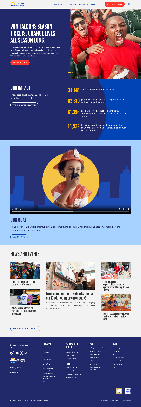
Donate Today (114, 4)
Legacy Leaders (71, 358)
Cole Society (70, 355)
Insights (92, 361)
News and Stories (118, 361)
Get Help (116, 351)
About (115, 344)
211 (114, 354)
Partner (68, 363)
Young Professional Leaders (49, 377)
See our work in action (24, 105)
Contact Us (116, 367)
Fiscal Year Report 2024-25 (106, 400)
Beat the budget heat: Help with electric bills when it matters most (115, 316)
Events (45, 356)
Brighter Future (94, 357)
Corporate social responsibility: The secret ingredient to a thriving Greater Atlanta (115, 285)
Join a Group (47, 364)
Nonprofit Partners (72, 371)
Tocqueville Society (72, 352)
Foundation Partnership (73, 374)
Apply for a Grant (71, 377)
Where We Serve (118, 357)
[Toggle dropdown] (65, 4)
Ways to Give (47, 348)
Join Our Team (117, 364)
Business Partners (71, 367)
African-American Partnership (48, 369)
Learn (91, 344)
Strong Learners (94, 354)
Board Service (47, 359)
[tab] (69, 72)
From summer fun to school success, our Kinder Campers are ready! (70, 295)
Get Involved (58, 4)
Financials (118, 400)
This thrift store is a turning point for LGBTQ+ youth (23, 283)
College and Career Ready (97, 348)
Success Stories (94, 364)
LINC (44, 381)
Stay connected (20, 345)
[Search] (129, 4)
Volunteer (46, 352)
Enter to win (20, 62)
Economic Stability (95, 351)
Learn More (19, 236)
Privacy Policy (127, 400)
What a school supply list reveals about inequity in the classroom (24, 310)
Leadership (116, 348)
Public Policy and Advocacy (95, 368)
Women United (48, 373)
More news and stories (25, 328)
